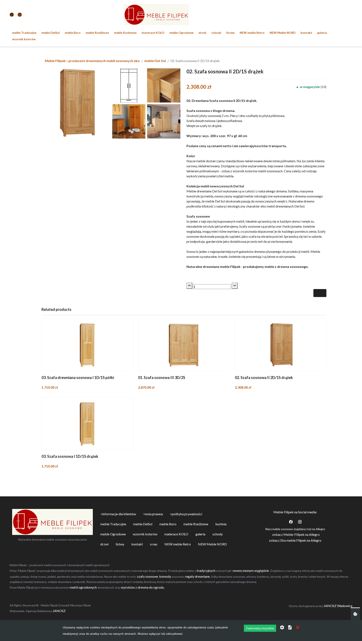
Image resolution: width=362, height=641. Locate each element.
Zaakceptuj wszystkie (260, 628)
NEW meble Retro (252, 32)
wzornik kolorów (24, 39)
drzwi (202, 32)
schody (216, 32)
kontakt (306, 32)
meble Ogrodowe (181, 32)
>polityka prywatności (186, 514)
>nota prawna (153, 514)
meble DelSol (50, 32)
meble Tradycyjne (24, 32)
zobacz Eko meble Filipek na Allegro (295, 540)
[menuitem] (24, 32)
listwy (230, 32)
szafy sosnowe (147, 576)
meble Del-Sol (155, 61)
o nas (153, 544)
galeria (322, 32)
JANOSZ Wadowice (337, 606)
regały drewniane (197, 576)
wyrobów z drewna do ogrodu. (142, 587)
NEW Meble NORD (283, 32)
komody (165, 576)
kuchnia (220, 524)
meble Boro (73, 32)
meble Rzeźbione (97, 32)
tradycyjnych (206, 570)
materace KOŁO (153, 32)
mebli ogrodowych (83, 587)
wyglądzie (261, 570)
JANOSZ (59, 611)
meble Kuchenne (125, 32)
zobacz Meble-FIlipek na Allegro (296, 534)
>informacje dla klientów (118, 514)
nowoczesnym (243, 570)
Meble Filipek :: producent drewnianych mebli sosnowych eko (92, 61)
